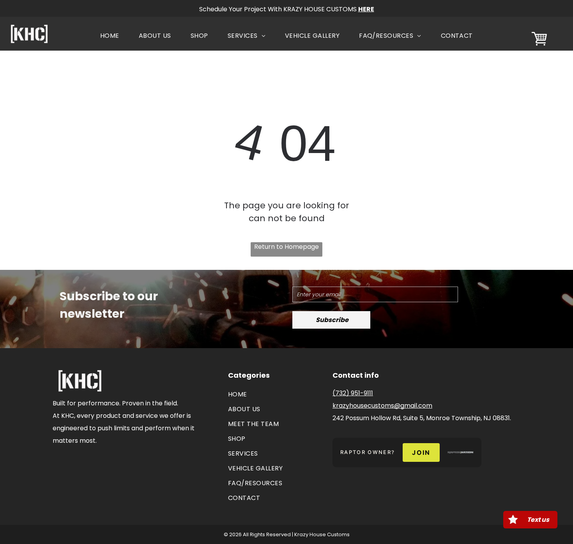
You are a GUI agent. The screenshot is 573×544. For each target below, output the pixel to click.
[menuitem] (109, 35)
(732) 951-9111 (352, 393)
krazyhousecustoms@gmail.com (382, 405)
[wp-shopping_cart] (539, 46)
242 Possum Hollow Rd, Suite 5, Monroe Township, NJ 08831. (421, 418)
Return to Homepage (286, 246)
